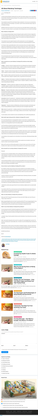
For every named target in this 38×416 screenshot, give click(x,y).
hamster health (4, 239)
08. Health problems (4, 371)
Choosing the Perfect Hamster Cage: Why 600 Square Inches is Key (14, 401)
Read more (25, 261)
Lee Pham (12, 10)
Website (26, 345)
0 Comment (21, 10)
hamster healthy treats (7, 241)
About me (7, 411)
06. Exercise (3, 367)
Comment (3, 333)
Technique (16, 241)
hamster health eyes (27, 239)
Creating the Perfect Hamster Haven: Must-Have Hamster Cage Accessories (15, 407)
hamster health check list (19, 239)
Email (14, 345)
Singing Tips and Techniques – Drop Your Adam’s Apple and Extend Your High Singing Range (24, 281)
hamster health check (10, 239)
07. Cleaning (3, 369)
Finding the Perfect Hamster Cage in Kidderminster (11, 403)
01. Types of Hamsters (5, 358)
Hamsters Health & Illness (7, 5)
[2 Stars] (2, 12)
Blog (11, 411)
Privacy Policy (25, 411)
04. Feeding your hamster (5, 364)
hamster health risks (17, 240)
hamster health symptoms (25, 240)
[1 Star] (1, 12)
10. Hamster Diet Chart (5, 373)
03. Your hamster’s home (5, 362)
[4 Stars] (3, 12)
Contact (14, 411)
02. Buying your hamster (5, 360)
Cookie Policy (19, 411)
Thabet (1, 415)
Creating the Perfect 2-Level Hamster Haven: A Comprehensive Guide (14, 399)
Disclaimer (30, 411)
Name (2, 345)
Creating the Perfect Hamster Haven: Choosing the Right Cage (13, 405)
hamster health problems (9, 240)
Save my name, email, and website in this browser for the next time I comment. (15, 349)
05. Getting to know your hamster (7, 366)
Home (2, 5)
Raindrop (12, 241)
